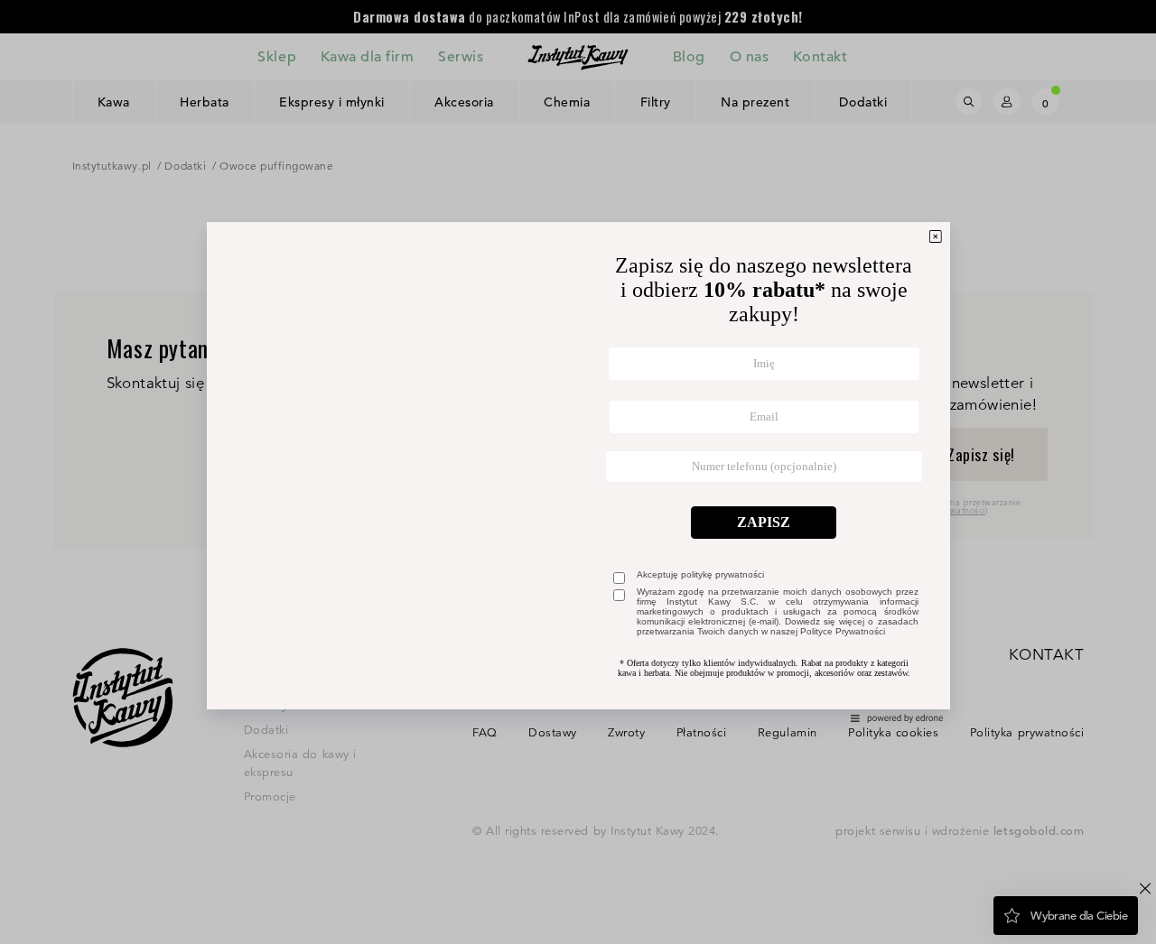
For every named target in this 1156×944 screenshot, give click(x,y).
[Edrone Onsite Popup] (578, 472)
